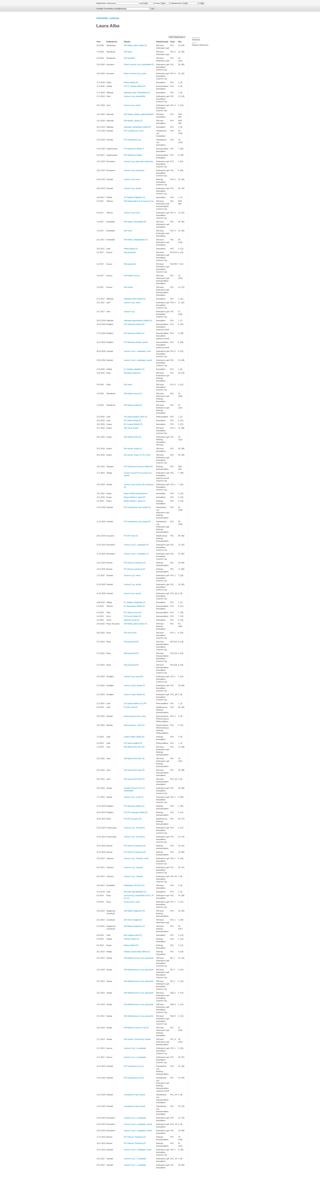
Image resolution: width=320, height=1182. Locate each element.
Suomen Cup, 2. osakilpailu (135, 1118)
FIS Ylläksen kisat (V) (133, 612)
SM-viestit (128, 52)
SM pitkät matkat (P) (132, 373)
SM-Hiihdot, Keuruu (132, 276)
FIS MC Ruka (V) (131, 536)
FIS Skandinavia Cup (132, 140)
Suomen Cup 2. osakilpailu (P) (136, 545)
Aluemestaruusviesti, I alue (135, 716)
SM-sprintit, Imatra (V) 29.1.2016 (137, 455)
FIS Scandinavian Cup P (134, 131)
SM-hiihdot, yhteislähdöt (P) (135, 222)
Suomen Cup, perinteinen (134, 170)
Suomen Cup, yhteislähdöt (134, 96)
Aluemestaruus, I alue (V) (134, 725)
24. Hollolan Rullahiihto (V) (134, 197)
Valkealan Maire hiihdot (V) (135, 299)
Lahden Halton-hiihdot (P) (134, 737)
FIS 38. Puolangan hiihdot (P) (136, 812)
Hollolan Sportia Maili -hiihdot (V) (137, 952)
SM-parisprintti (130, 252)
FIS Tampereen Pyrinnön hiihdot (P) (138, 466)
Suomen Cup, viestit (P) (133, 676)
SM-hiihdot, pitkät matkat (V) (135, 624)
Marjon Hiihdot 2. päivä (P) (134, 497)
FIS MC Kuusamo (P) (133, 819)
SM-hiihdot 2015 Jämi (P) (134, 747)
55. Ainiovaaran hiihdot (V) (134, 606)
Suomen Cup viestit (132, 179)
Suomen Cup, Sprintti (132, 188)
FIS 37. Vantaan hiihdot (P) (135, 86)
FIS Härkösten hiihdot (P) (134, 324)
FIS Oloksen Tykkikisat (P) (135, 852)
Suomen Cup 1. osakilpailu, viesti (137, 351)
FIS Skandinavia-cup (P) (134, 1078)
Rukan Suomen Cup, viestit (135, 73)
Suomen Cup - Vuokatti (133, 867)
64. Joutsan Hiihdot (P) (133, 424)
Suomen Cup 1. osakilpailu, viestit (137, 1150)
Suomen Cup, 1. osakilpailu (135, 1159)
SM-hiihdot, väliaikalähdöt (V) (136, 240)
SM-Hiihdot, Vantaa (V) (133, 121)
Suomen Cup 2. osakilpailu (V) (136, 554)
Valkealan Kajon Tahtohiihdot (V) (137, 92)
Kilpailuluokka (176, 3)
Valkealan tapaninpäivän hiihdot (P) (138, 320)
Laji (141, 3)
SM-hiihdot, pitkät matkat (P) (135, 45)
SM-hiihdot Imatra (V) (132, 437)
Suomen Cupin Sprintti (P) (134, 685)
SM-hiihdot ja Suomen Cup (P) (136, 1028)
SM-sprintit (128, 287)
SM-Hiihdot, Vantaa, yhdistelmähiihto (139, 114)
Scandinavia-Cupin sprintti (134, 1095)
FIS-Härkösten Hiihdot (133, 155)
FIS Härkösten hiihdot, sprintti (136, 342)
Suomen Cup (129, 311)
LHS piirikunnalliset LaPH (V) (135, 417)
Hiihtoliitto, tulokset (107, 18)
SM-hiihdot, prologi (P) (133, 405)
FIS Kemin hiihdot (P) (132, 616)
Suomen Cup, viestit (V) (133, 797)
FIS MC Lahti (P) (131, 707)
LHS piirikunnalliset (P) (133, 743)
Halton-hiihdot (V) (131, 249)
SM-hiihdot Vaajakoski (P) (134, 911)
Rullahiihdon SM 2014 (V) (134, 885)
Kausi (157, 3)
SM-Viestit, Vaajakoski (133, 920)
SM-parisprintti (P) (131, 642)
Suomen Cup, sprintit (132, 584)
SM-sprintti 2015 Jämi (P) (134, 770)
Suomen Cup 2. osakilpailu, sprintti (138, 1124)
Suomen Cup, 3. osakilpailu (135, 1048)
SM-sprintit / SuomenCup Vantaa (137, 1039)
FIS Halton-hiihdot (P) (132, 420)
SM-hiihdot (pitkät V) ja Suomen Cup (139, 201)
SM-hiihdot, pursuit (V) (133, 393)
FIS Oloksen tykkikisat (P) (134, 569)
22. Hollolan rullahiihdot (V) (134, 602)
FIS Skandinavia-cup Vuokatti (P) (137, 521)
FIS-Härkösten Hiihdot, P (134, 149)
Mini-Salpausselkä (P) (133, 935)
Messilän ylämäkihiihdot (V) (135, 892)
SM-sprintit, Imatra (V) (133, 448)
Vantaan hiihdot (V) (131, 939)
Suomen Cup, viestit (132, 105)
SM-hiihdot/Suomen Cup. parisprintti (138, 958)
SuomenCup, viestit (132, 902)
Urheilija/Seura (120, 8)
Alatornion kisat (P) (131, 620)
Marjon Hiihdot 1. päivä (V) (134, 501)
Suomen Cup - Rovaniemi (134, 828)
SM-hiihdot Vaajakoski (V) (134, 926)
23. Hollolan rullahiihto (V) (134, 369)
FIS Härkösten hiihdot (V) (134, 333)
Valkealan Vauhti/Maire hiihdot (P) (137, 127)
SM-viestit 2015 (130, 633)
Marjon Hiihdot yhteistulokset (135, 493)
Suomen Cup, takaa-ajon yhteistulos (138, 161)
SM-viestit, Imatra (131, 428)
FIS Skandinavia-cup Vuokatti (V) (137, 507)
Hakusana (111, 3)
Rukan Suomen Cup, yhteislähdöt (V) (139, 64)
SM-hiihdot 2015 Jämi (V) (134, 758)
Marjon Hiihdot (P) (131, 945)
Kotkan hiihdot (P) (131, 82)
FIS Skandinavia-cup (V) (134, 1066)
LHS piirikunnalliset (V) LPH (135, 703)
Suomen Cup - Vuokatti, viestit (136, 858)
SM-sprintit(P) (129, 58)
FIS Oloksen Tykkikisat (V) (135, 563)
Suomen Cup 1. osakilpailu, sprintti (138, 360)
